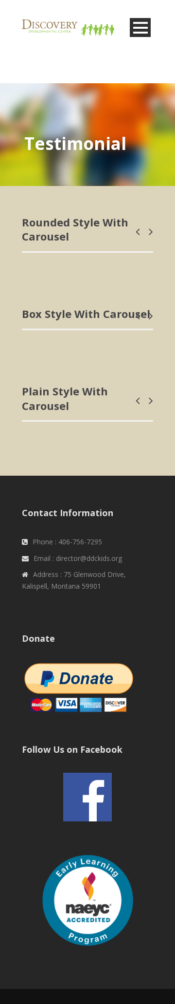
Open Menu (140, 27)
